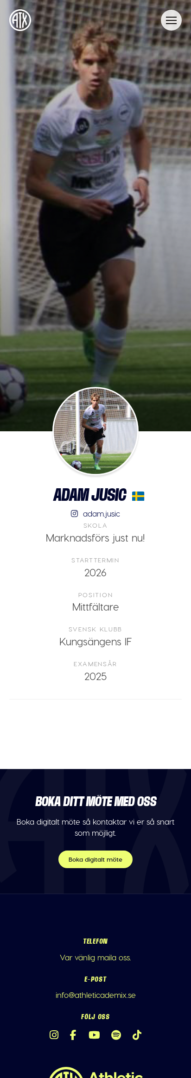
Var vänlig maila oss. (95, 957)
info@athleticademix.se (96, 994)
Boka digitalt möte (95, 859)
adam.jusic (100, 513)
